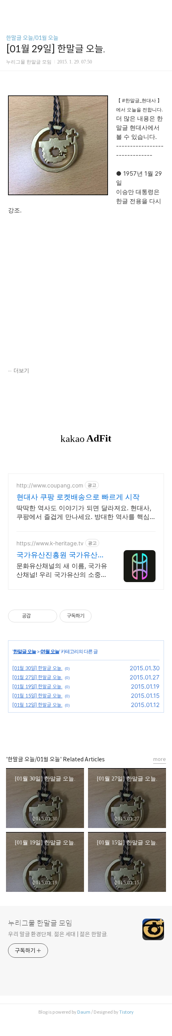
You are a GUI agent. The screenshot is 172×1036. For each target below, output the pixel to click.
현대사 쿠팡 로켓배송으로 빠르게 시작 (78, 497)
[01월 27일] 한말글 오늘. (37, 677)
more (159, 759)
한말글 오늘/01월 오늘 (32, 38)
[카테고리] (10, 9)
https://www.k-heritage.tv (50, 543)
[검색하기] (162, 9)
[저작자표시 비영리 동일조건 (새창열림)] (102, 616)
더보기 (21, 370)
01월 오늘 (49, 651)
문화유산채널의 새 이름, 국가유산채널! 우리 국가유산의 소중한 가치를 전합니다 (61, 570)
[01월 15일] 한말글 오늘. (37, 696)
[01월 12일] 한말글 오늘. (37, 705)
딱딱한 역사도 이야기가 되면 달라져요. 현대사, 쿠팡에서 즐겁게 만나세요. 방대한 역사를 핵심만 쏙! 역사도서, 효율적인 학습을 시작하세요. (83, 512)
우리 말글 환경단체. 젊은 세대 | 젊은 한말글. (58, 934)
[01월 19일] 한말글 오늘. (37, 686)
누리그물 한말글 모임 (40, 923)
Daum (83, 1012)
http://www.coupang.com (49, 485)
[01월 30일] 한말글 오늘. (37, 668)
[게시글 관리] (48, 616)
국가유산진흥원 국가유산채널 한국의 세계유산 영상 (60, 555)
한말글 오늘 (24, 651)
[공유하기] (38, 616)
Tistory (126, 1012)
